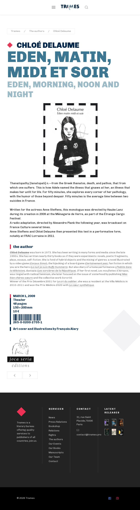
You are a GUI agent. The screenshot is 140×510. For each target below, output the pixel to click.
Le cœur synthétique (81, 285)
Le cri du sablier (67, 281)
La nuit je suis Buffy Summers (49, 267)
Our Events (55, 443)
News (52, 417)
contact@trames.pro (89, 434)
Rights (52, 435)
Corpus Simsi (38, 263)
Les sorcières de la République (56, 270)
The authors (36, 31)
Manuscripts (56, 452)
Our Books (55, 448)
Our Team (54, 456)
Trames (15, 31)
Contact (53, 461)
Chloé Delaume (62, 31)
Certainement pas (96, 263)
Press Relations (58, 421)
